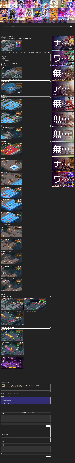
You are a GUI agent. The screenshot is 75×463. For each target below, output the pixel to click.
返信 (3, 441)
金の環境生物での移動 (4, 56)
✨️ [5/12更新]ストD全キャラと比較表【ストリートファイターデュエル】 (9, 399)
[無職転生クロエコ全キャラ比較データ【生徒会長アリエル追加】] (63, 126)
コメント (2, 445)
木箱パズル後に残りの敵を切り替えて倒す (5, 60)
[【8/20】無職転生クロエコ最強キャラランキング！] (63, 111)
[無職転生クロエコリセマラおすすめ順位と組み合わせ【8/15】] (63, 141)
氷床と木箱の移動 (3, 57)
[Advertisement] (37, 32)
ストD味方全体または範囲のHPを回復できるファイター (7, 400)
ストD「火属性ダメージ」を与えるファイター (6, 403)
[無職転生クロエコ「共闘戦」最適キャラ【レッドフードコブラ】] (63, 156)
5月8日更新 (3, 59)
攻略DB (2, 21)
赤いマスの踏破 (3, 58)
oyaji (5, 37)
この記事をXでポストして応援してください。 (6, 381)
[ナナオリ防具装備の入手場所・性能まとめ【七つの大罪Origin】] (63, 171)
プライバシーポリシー (37, 461)
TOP (2, 36)
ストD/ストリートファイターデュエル (8, 36)
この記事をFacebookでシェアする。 (5, 382)
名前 (1, 422)
